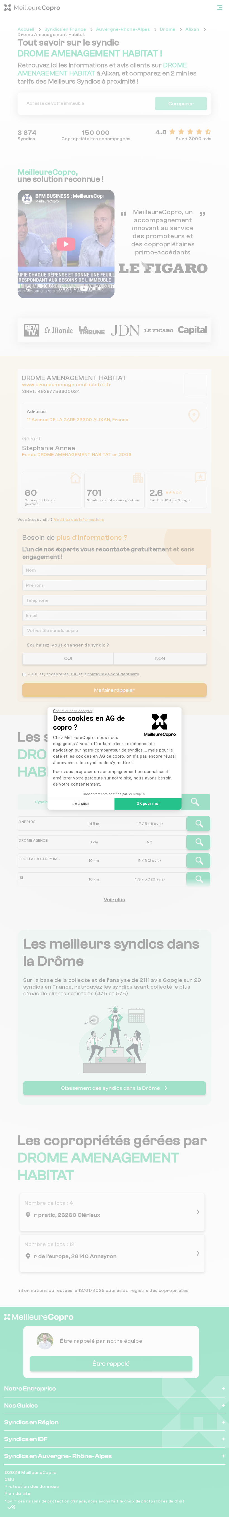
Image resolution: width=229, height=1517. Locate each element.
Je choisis (81, 803)
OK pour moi (148, 803)
